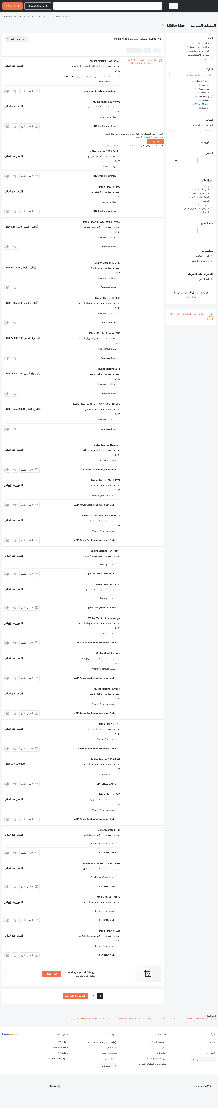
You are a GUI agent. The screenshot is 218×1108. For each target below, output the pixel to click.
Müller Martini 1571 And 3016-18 (101, 515)
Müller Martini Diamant (106, 445)
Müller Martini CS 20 (108, 584)
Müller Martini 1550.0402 (105, 759)
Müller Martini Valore (108, 653)
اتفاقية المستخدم (113, 145)
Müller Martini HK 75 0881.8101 (101, 863)
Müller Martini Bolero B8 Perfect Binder (96, 404)
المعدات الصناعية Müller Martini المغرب (90, 1018)
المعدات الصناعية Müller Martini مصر (127, 1018)
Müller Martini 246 (109, 794)
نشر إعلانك (52, 973)
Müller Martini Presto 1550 (104, 333)
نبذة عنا (212, 1042)
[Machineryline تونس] (199, 6)
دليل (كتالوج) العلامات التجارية (152, 1064)
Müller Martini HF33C (107, 298)
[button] (15, 91)
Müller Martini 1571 (109, 368)
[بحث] (159, 6)
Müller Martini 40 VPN (107, 262)
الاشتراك (155, 141)
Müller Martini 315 (109, 724)
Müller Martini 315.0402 (106, 101)
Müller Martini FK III (108, 830)
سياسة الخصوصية (131, 145)
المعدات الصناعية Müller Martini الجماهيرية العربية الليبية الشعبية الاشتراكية (180, 1018)
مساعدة (212, 1047)
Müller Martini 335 (109, 931)
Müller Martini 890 (109, 186)
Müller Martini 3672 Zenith (104, 151)
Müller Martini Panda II (107, 688)
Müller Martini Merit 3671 (105, 480)
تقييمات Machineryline (155, 1058)
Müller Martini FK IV (108, 897)
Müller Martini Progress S (105, 61)
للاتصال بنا (211, 1053)
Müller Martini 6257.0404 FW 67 (101, 222)
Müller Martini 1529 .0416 (105, 551)
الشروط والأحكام (158, 1042)
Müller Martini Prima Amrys (104, 618)
